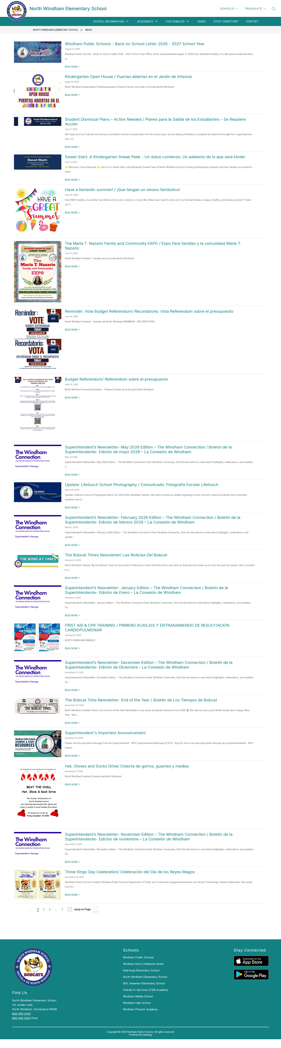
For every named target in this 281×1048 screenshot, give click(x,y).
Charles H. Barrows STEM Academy (145, 989)
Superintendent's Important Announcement (105, 732)
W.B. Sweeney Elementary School (144, 983)
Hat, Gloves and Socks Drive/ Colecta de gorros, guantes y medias (127, 766)
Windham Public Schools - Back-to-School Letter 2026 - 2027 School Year (134, 43)
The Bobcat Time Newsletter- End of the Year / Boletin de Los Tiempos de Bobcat (141, 700)
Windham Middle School (138, 996)
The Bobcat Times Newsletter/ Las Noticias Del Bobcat (116, 555)
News (202, 21)
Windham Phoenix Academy (140, 1009)
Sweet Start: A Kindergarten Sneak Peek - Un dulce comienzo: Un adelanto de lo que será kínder (155, 156)
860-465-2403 (21, 1018)
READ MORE (72, 66)
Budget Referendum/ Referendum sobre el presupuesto (116, 379)
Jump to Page (82, 909)
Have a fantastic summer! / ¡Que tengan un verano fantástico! (122, 189)
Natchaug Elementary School (141, 970)
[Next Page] (70, 909)
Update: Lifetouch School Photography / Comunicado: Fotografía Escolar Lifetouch (141, 484)
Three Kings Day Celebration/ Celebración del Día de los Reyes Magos (130, 871)
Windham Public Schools (138, 957)
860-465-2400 (21, 1013)
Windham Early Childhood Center (143, 963)
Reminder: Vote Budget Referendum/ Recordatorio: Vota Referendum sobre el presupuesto (149, 311)
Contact (252, 21)
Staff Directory (226, 21)
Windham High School (137, 1002)
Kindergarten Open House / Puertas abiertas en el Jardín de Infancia (128, 76)
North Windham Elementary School (55, 29)
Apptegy (147, 1034)
